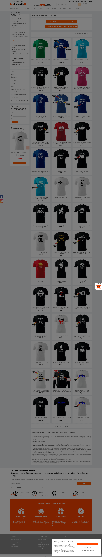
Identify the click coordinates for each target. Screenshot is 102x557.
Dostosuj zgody (88, 547)
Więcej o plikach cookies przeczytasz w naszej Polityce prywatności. (64, 552)
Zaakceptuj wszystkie (87, 544)
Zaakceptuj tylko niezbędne (87, 550)
